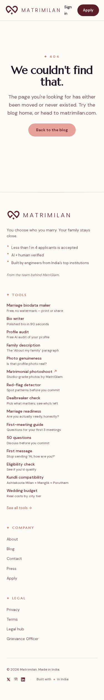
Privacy (13, 609)
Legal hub (15, 628)
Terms (12, 619)
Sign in (68, 10)
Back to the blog (52, 129)
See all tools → (19, 508)
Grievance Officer (23, 638)
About (12, 539)
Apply (88, 10)
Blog (10, 548)
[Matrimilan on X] (9, 679)
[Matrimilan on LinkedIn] (23, 679)
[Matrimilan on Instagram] (16, 679)
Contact (14, 558)
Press (11, 568)
